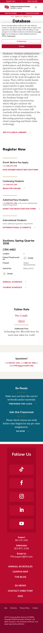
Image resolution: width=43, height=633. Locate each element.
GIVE (20, 596)
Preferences (21, 41)
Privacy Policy (24, 608)
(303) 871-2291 (11, 166)
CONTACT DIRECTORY (20, 590)
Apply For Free (32, 1)
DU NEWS (20, 585)
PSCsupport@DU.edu (23, 366)
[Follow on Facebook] (21, 482)
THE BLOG (20, 577)
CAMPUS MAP (20, 571)
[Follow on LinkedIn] (21, 510)
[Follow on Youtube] (21, 523)
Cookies (35, 608)
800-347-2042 (21, 540)
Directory (13, 608)
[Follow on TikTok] (21, 469)
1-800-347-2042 (29, 363)
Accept (21, 46)
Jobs (5, 608)
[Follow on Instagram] (21, 496)
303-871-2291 (14, 363)
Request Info (10, 1)
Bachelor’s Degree (32, 13)
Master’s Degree (11, 13)
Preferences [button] (11, 36)
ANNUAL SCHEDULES (20, 566)
